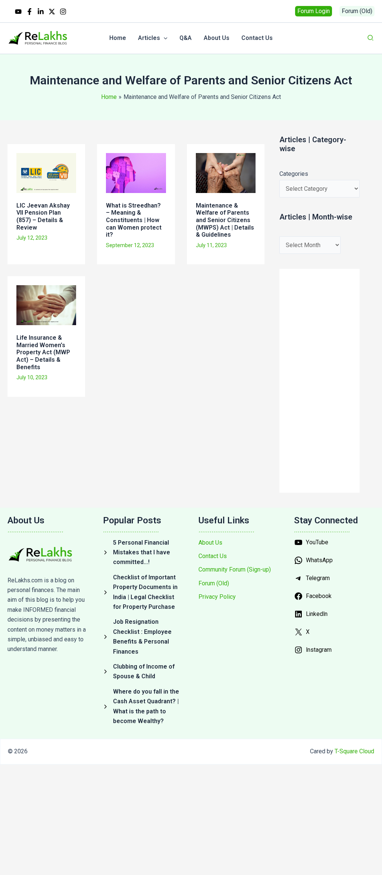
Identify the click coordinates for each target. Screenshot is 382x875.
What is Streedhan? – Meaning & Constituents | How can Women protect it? (134, 220)
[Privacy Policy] (217, 597)
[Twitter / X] (51, 11)
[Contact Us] (212, 556)
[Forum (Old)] (213, 583)
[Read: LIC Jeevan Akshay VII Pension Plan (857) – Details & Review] (46, 172)
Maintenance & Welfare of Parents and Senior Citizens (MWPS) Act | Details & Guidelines (225, 220)
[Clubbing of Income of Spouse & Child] (143, 672)
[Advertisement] (140, 428)
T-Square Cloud (354, 751)
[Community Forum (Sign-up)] (234, 569)
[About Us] (210, 543)
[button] (313, 11)
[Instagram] (63, 11)
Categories (293, 173)
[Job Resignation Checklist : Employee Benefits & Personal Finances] (143, 637)
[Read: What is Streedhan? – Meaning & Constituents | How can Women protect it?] (136, 172)
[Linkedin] (40, 11)
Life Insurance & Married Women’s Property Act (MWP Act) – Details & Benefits (43, 352)
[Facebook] (29, 11)
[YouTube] (18, 11)
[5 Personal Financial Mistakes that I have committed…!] (143, 552)
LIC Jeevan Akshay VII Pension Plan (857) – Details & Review (43, 216)
